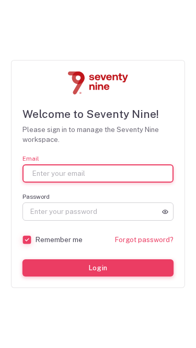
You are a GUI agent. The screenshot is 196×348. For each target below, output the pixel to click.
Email (30, 158)
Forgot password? (144, 240)
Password (36, 197)
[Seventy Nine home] (98, 82)
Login (98, 268)
